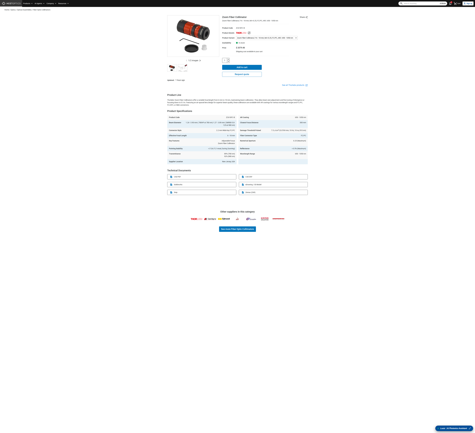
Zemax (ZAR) (250, 192)
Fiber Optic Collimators (41, 10)
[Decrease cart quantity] (228, 61)
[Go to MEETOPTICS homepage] (11, 3)
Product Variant (228, 38)
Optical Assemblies (24, 10)
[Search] (401, 3)
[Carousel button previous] (186, 60)
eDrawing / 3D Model (253, 185)
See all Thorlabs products (293, 85)
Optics (13, 10)
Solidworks (178, 185)
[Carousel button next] (200, 60)
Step (175, 192)
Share (302, 17)
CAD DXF (248, 177)
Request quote (242, 74)
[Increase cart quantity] (228, 59)
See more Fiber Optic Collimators (237, 229)
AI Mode (443, 3)
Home (6, 10)
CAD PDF (177, 177)
